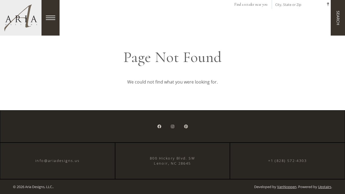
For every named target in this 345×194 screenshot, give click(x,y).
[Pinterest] (186, 126)
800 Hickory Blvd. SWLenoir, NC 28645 (172, 161)
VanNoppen (286, 187)
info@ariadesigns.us (57, 160)
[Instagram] (172, 126)
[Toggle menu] (51, 18)
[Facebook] (159, 126)
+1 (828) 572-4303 (287, 160)
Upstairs (324, 187)
